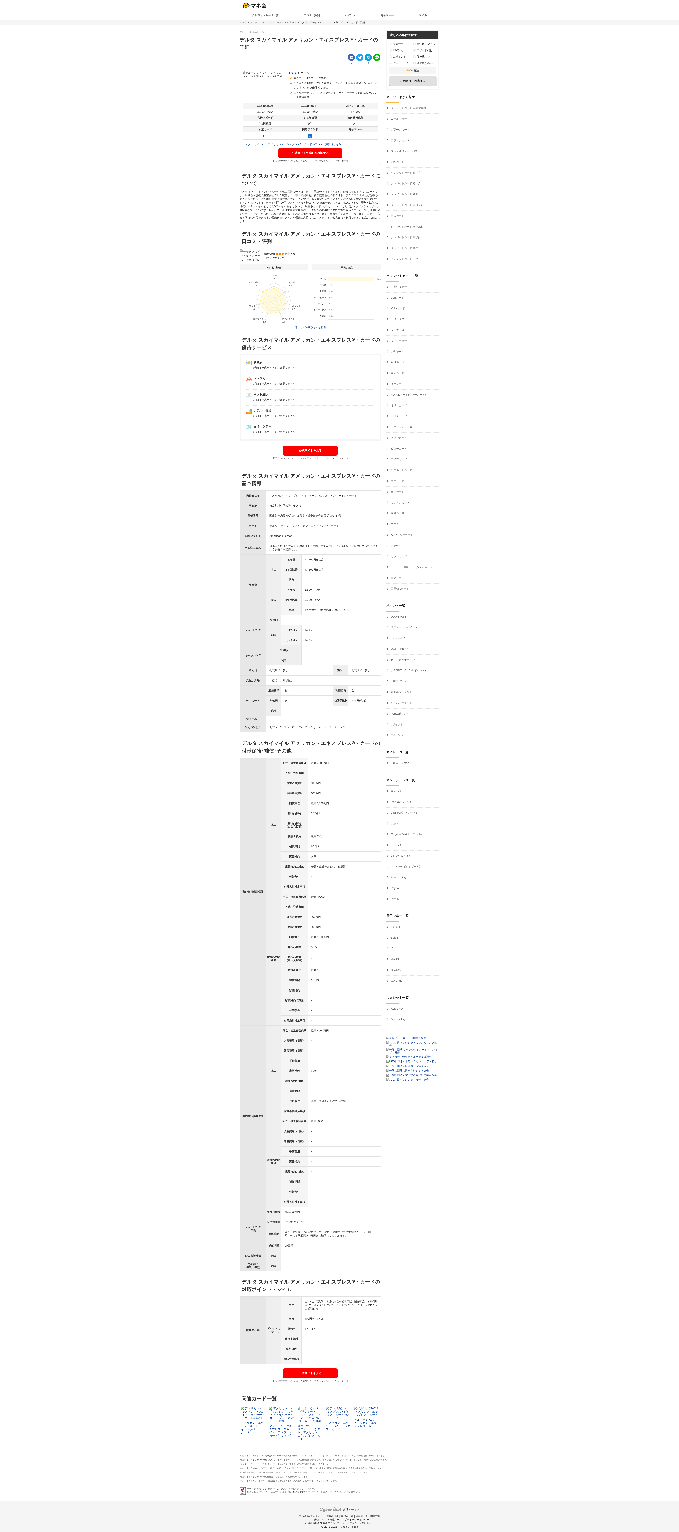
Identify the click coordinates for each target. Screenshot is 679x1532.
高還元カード (401, 44)
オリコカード (398, 405)
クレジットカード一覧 (265, 15)
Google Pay (397, 1019)
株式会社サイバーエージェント (308, 1491)
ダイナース (397, 330)
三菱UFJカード (399, 588)
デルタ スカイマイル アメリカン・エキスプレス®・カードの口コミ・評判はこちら (292, 144)
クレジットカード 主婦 (404, 259)
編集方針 (375, 1516)
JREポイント (398, 681)
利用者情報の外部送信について (322, 1523)
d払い (394, 823)
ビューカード (398, 448)
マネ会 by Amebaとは (311, 1516)
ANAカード (397, 362)
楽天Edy (395, 970)
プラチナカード (400, 129)
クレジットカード (259, 22)
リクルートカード (401, 470)
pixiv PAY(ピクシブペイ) (405, 866)
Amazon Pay (398, 877)
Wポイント (399, 56)
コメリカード (398, 578)
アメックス (397, 319)
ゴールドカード (400, 118)
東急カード (397, 513)
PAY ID (394, 899)
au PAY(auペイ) (400, 855)
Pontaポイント (399, 713)
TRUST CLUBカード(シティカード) (411, 567)
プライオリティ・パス (403, 151)
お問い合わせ (366, 1523)
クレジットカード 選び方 (405, 183)
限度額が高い (425, 63)
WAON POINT (399, 616)
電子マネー (387, 15)
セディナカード (400, 502)
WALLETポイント (401, 649)
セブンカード (398, 556)
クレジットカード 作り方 (405, 172)
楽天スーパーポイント (403, 627)
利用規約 (315, 1519)
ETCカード (397, 161)
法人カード (397, 215)
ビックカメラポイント (403, 659)
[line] (376, 57)
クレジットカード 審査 (404, 194)
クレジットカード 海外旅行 (406, 226)
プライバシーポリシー (356, 1519)
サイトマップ (349, 1523)
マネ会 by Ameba (258, 1459)
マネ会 (243, 22)
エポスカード (398, 416)
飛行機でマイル (426, 56)
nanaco (395, 926)
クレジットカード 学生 (404, 248)
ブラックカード (400, 140)
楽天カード (397, 373)
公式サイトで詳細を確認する (310, 153)
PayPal (394, 888)
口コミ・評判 (312, 15)
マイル (423, 15)
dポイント (396, 724)
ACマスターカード (401, 534)
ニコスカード (398, 524)
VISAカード (397, 308)
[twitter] (359, 57)
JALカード (397, 351)
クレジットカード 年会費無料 (408, 108)
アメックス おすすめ (283, 22)
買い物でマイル (426, 44)
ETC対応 (398, 50)
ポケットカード (400, 481)
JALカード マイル (401, 763)
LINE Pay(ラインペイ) (403, 812)
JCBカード (397, 297)
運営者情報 (332, 1516)
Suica (394, 937)
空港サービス (401, 63)
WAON (394, 959)
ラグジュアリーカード (403, 427)
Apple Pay (397, 1008)
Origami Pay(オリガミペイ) (407, 834)
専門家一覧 (347, 1516)
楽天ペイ (396, 791)
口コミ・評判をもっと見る (310, 327)
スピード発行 (425, 50)
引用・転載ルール (332, 1519)
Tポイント (396, 735)
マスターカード (400, 340)
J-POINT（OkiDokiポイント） (408, 670)
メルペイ (396, 845)
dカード (395, 545)
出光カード (397, 491)
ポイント (350, 15)
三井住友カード (400, 286)
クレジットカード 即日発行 (406, 205)
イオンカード (398, 383)
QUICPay (396, 980)
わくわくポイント (401, 702)
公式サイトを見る (310, 450)
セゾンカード (398, 437)
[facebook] (351, 57)
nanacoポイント (400, 638)
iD (392, 948)
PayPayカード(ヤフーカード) (408, 394)
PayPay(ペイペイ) (401, 801)
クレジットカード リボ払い (406, 237)
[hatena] (368, 57)
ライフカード (398, 459)
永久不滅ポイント (401, 692)
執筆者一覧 (362, 1516)
